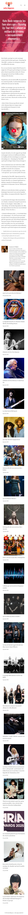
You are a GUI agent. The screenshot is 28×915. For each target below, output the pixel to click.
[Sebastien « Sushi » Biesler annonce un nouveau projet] (14, 733)
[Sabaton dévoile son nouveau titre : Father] (14, 465)
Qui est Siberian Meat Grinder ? (11, 616)
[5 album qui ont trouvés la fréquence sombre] (14, 583)
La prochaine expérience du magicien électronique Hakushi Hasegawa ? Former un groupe (13, 898)
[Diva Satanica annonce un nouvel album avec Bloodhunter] (14, 702)
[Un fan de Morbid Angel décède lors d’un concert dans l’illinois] (14, 642)
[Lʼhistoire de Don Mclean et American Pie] (14, 377)
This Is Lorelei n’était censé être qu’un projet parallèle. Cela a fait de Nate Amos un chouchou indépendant (13, 803)
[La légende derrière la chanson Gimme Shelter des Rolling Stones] (14, 318)
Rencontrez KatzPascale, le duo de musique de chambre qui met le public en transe (13, 866)
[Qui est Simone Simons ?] (14, 495)
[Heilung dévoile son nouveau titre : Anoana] (14, 524)
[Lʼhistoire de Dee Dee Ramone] (14, 349)
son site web (21, 87)
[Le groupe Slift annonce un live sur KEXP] (14, 672)
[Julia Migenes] (8, 5)
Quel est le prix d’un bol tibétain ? (12, 293)
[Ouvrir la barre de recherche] (21, 5)
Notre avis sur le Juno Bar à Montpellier (14, 557)
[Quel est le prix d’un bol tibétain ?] (14, 290)
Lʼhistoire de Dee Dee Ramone (11, 352)
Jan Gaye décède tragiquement (11, 439)
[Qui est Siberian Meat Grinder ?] (14, 613)
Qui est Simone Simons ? (9, 498)
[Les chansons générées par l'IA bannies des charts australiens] (14, 830)
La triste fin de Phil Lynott (10, 411)
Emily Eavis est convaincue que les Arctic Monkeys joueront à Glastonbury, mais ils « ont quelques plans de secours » (13, 234)
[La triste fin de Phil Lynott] (14, 408)
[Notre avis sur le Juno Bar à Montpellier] (14, 554)
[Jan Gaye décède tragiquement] (14, 436)
